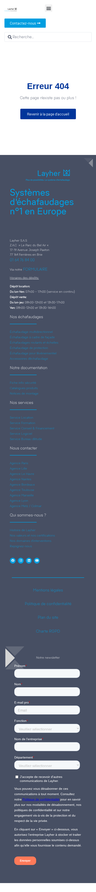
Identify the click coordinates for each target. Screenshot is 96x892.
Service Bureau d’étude (26, 439)
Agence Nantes (20, 479)
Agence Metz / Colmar (26, 506)
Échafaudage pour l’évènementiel (33, 353)
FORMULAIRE (35, 269)
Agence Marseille (22, 495)
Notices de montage (24, 393)
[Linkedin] (29, 561)
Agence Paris (19, 463)
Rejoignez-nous (21, 546)
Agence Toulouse (22, 490)
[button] (48, 8)
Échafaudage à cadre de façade (32, 337)
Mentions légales (48, 590)
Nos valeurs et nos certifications (32, 535)
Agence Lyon (19, 501)
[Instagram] (21, 561)
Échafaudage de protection (29, 348)
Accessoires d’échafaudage (29, 359)
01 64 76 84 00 (22, 259)
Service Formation (22, 423)
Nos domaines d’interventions (30, 541)
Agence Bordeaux (22, 485)
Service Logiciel (21, 434)
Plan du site (48, 617)
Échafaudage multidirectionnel (31, 332)
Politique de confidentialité (48, 603)
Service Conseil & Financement (32, 428)
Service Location (21, 418)
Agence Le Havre (22, 474)
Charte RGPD (48, 631)
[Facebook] (13, 561)
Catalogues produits (24, 388)
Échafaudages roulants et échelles (34, 343)
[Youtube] (37, 561)
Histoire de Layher (22, 530)
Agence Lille (18, 468)
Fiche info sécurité (23, 383)
